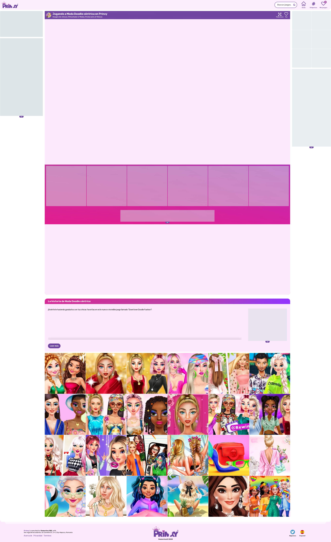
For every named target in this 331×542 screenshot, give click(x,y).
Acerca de (28, 536)
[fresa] (228, 373)
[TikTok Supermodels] (106, 414)
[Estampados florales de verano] (269, 455)
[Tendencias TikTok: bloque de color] (228, 455)
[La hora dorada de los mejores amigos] (147, 373)
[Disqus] (167, 259)
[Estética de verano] (188, 496)
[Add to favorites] (286, 15)
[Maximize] (280, 15)
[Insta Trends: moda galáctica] (147, 496)
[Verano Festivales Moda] (188, 455)
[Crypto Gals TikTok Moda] (65, 414)
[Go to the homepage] (9, 5)
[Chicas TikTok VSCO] (106, 455)
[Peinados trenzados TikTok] (147, 414)
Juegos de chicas (59, 17)
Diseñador (73, 17)
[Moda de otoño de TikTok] (65, 455)
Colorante (90, 17)
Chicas (99, 17)
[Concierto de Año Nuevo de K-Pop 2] (269, 414)
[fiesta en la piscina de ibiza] (65, 496)
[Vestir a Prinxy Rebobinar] (228, 414)
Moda (82, 17)
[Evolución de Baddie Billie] (106, 496)
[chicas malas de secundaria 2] (147, 455)
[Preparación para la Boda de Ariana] (228, 496)
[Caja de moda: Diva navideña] (106, 373)
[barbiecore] (188, 373)
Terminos (47, 536)
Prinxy (26, 531)
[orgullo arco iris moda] (269, 496)
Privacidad (37, 536)
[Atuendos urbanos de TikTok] (269, 373)
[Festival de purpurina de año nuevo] (65, 373)
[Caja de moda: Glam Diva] (188, 414)
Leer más (54, 346)
